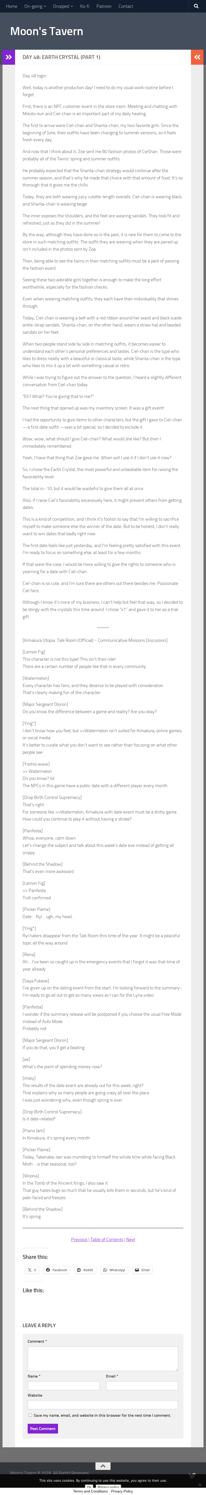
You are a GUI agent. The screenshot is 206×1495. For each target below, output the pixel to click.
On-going (33, 6)
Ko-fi (84, 6)
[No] (199, 1484)
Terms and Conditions (90, 1491)
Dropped (61, 6)
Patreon (104, 6)
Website (35, 1395)
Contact (126, 6)
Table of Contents (106, 1239)
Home (11, 6)
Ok (89, 1487)
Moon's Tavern (46, 31)
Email (112, 1376)
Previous (79, 1239)
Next (130, 1239)
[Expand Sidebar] (9, 57)
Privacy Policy (122, 1491)
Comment (37, 1341)
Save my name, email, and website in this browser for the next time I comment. (102, 1415)
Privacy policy (108, 1487)
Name (34, 1376)
